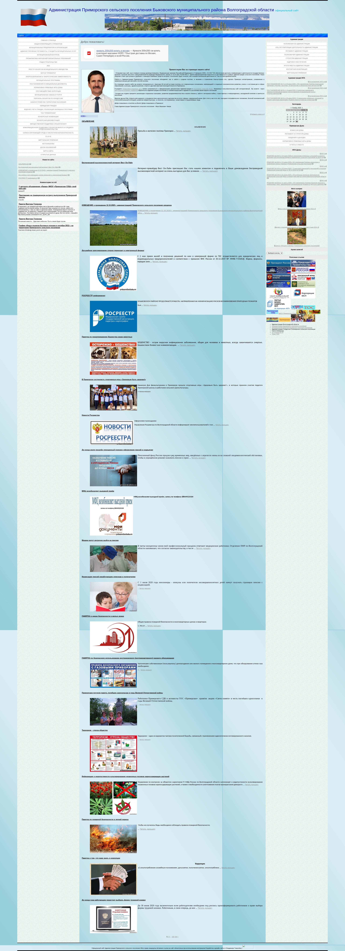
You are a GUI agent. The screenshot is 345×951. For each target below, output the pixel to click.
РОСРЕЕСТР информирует (27, 178)
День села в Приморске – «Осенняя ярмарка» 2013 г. (296, 209)
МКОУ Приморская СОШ (287, 313)
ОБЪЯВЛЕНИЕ (23, 164)
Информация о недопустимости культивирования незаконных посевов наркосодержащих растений (125, 776)
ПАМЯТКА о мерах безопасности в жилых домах (103, 616)
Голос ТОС (275, 334)
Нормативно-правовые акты (132, 89)
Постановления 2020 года (317, 81)
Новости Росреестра (91, 415)
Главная (21, 35)
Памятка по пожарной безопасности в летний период (105, 819)
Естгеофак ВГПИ (277, 332)
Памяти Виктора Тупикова (30, 204)
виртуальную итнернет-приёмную (126, 90)
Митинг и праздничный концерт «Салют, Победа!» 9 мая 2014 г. (296, 227)
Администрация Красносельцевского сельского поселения (292, 327)
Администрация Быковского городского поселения (289, 326)
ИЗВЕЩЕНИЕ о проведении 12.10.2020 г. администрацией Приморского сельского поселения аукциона (127, 205)
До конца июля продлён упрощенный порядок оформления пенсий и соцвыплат (117, 450)
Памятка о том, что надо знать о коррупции (101, 858)
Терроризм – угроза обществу (95, 730)
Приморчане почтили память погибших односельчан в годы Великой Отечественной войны (122, 693)
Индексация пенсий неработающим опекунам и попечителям (108, 577)
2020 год (323, 153)
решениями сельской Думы (203, 89)
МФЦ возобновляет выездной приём (98, 491)
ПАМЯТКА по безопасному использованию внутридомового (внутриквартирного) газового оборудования (128, 658)
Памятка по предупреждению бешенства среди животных (107, 337)
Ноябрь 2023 (296, 108)
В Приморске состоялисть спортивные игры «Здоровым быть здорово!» (114, 380)
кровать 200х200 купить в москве (113, 51)
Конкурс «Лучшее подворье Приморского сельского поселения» (297, 246)
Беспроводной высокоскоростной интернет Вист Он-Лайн (38, 167)
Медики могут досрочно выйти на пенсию (100, 540)
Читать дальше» (183, 131)
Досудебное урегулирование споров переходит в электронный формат (42, 175)
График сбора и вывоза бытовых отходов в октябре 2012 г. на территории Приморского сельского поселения (46, 227)
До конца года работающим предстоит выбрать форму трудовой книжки (114, 900)
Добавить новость (257, 114)
